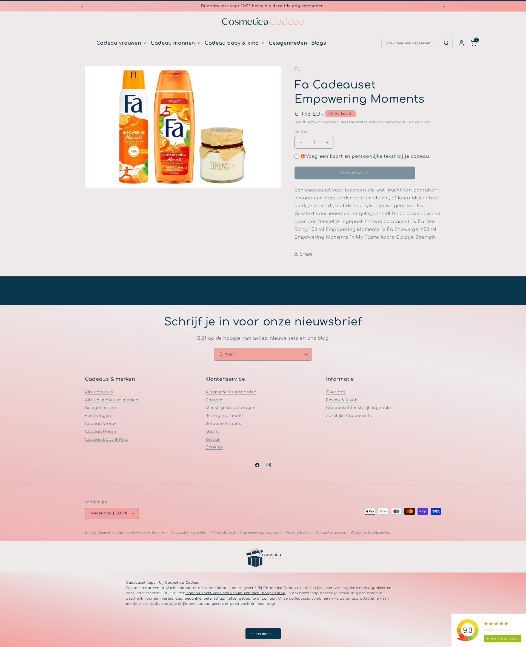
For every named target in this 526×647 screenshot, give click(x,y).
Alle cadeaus (99, 392)
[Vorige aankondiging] (82, 6)
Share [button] (306, 254)
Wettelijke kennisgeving (370, 532)
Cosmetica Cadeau (114, 532)
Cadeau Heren (100, 431)
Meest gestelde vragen (230, 408)
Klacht (212, 431)
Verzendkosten (354, 122)
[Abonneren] (306, 354)
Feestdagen (98, 416)
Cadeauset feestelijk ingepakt (358, 408)
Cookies (214, 447)
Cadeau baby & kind (232, 43)
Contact (214, 400)
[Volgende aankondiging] (444, 6)
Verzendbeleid (298, 532)
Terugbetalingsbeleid (188, 532)
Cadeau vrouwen (118, 43)
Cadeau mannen (173, 43)
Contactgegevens (331, 532)
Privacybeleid (223, 532)
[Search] (446, 43)
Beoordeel (502, 639)
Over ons (336, 392)
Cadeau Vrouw (100, 424)
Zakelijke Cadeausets (349, 416)
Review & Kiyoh (342, 400)
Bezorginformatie (224, 416)
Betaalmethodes (223, 424)
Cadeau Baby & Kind (107, 439)
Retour (212, 439)
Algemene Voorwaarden (230, 392)
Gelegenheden (288, 43)
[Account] (461, 43)
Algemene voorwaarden (260, 532)
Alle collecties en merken (111, 400)
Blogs (318, 43)
